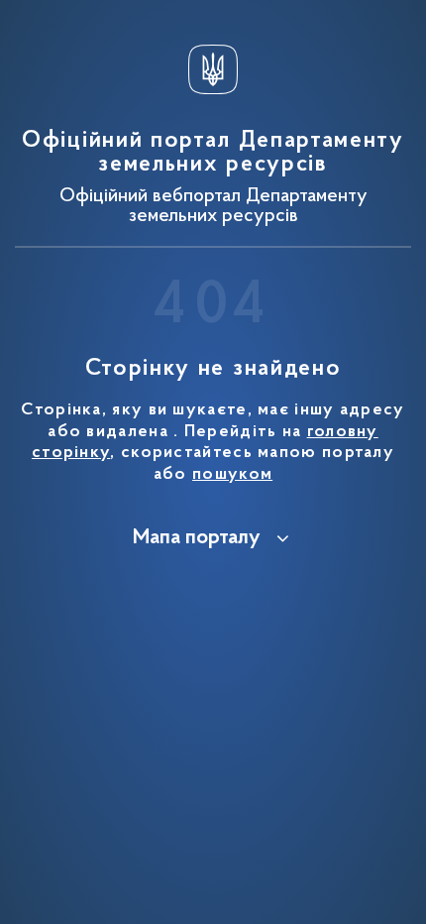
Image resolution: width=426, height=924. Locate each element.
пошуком (232, 475)
